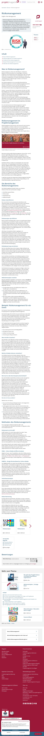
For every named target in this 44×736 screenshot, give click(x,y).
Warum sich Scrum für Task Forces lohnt (13, 594)
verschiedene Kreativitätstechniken (14, 210)
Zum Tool (27, 588)
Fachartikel (25, 651)
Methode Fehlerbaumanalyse (8, 494)
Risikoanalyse (6, 529)
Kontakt (24, 689)
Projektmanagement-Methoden (29, 653)
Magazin (4, 649)
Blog (3, 675)
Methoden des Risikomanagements (11, 63)
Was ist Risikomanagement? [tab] (13, 631)
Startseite (4, 7)
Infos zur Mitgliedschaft (7, 654)
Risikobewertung (8, 543)
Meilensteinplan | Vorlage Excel (31, 585)
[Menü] (41, 2)
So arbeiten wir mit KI (27, 697)
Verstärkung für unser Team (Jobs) (30, 695)
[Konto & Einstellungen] (39, 2)
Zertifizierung (25, 675)
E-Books (24, 654)
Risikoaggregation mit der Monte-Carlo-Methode (14, 604)
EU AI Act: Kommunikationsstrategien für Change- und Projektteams (19, 596)
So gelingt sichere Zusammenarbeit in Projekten (14, 603)
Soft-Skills (25, 666)
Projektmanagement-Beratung (8, 674)
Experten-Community (7, 671)
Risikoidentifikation (8, 542)
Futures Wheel (28, 617)
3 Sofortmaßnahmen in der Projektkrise (12, 601)
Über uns (25, 685)
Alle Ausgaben (5, 653)
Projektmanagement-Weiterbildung (30, 674)
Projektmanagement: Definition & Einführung (30, 661)
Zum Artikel (26, 147)
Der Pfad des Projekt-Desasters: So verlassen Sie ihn (13, 143)
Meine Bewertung (7, 558)
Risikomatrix (21, 529)
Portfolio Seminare (27, 680)
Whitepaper (25, 659)
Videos (3, 677)
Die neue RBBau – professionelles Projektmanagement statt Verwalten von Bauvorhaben (20, 600)
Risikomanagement (36, 37)
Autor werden (26, 694)
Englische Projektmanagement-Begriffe (31, 663)
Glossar (8, 7)
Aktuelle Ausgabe (5, 651)
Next (30, 527)
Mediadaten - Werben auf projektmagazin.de (32, 692)
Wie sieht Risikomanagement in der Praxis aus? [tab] (17, 635)
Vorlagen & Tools (26, 656)
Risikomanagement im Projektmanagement (12, 58)
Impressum (25, 700)
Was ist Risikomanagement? (9, 56)
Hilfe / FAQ (25, 688)
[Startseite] (10, 2)
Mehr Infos (27, 580)
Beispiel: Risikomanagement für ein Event (12, 62)
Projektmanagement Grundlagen (30, 668)
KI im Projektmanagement (28, 677)
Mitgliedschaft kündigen (28, 691)
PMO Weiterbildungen (27, 678)
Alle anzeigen (7, 547)
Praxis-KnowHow (27, 649)
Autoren (3, 656)
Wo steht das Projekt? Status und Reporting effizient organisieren (32, 576)
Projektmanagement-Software (10, 685)
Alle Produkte (5, 688)
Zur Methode (7, 533)
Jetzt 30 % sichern (38, 733)
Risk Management (11, 16)
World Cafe (24, 213)
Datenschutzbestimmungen (23, 721)
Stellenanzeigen (5, 678)
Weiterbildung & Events (29, 671)
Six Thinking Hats (14, 213)
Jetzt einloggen (33, 563)
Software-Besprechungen (7, 689)
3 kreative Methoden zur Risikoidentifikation (13, 597)
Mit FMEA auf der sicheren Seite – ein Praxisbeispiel (18, 456)
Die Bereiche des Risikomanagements (11, 60)
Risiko (13, 623)
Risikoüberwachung (36, 39)
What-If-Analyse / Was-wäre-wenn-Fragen (31, 609)
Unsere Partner (26, 698)
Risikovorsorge (7, 545)
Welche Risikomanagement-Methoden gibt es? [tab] (17, 639)
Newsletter (4, 657)
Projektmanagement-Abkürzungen (30, 665)
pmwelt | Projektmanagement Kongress (31, 682)
